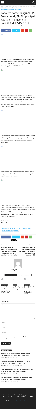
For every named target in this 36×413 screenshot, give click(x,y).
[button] (33, 2)
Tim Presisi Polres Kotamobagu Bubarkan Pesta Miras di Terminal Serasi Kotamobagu (16, 378)
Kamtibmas (18, 9)
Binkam (3, 9)
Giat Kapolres (10, 9)
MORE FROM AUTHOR (24, 275)
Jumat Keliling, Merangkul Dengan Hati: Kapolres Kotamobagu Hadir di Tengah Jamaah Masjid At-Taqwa (6, 289)
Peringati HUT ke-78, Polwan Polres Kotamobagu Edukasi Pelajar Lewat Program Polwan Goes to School (29, 290)
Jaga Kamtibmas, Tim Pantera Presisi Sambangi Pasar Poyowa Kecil (18, 288)
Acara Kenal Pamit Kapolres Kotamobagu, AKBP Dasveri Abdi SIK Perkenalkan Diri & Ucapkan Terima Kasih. (9, 251)
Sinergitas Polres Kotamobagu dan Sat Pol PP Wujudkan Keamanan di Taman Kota (15, 362)
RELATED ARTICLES (11, 275)
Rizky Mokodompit (7, 26)
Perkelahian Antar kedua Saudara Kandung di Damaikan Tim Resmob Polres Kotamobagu (15, 354)
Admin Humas (5, 357)
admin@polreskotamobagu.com (21, 400)
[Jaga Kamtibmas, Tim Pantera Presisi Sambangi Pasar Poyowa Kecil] (18, 282)
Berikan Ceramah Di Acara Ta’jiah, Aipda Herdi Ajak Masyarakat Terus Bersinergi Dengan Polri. (27, 251)
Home (2, 6)
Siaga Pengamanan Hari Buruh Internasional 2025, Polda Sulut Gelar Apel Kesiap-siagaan (17, 370)
